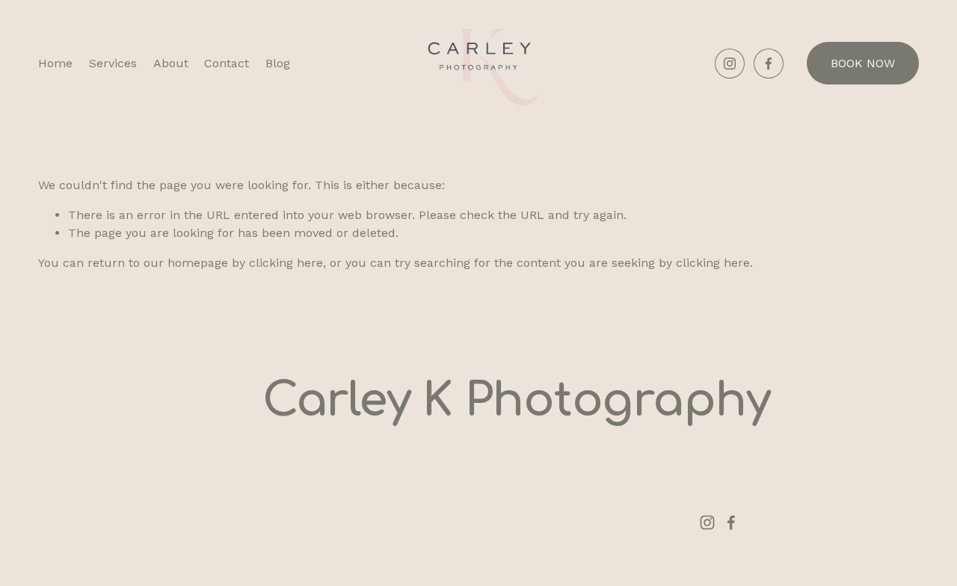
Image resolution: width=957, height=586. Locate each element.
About (170, 63)
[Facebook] (769, 63)
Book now (863, 63)
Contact (226, 63)
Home (55, 63)
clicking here (286, 263)
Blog (277, 63)
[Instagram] (730, 63)
